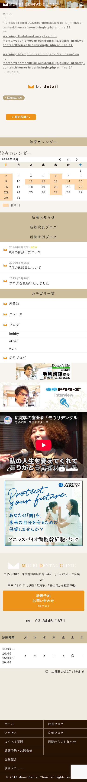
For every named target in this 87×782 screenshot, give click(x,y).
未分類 (14, 303)
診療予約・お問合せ (19, 750)
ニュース (16, 314)
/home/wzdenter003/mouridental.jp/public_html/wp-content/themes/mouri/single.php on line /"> (44, 45)
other (13, 341)
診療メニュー (14, 768)
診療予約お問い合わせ (43, 600)
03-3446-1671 (45, 620)
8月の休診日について (25, 250)
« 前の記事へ (21, 117)
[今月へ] (68, 159)
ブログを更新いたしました (29, 281)
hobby (14, 333)
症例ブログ (17, 357)
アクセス (11, 732)
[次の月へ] (80, 159)
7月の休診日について (25, 265)
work (13, 348)
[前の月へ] (56, 159)
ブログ (14, 325)
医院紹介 (11, 759)
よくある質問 (14, 741)
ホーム (9, 724)
